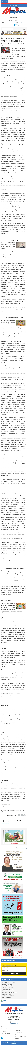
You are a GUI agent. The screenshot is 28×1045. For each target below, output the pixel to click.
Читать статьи (18, 1027)
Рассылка (23, 25)
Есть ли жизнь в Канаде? (16, 43)
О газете (3, 1027)
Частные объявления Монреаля (20, 1029)
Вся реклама (18, 1033)
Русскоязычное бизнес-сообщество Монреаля (20, 1036)
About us (3, 1031)
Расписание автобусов (8, 996)
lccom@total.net (22, 23)
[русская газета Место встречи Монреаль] (14, 1010)
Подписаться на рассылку (5, 1034)
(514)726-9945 (8, 23)
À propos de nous (5, 1029)
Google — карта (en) (7, 984)
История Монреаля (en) (8, 982)
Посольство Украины (7, 989)
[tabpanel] (14, 837)
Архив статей (5, 823)
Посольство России (7, 987)
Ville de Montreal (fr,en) (8, 986)
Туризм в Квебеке (7, 994)
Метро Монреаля (6, 997)
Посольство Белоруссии (8, 991)
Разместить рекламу (21, 848)
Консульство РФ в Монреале (9, 992)
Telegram (18, 25)
